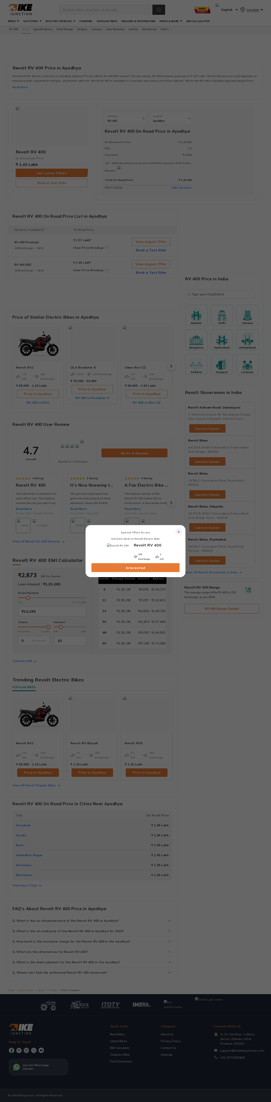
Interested (135, 568)
